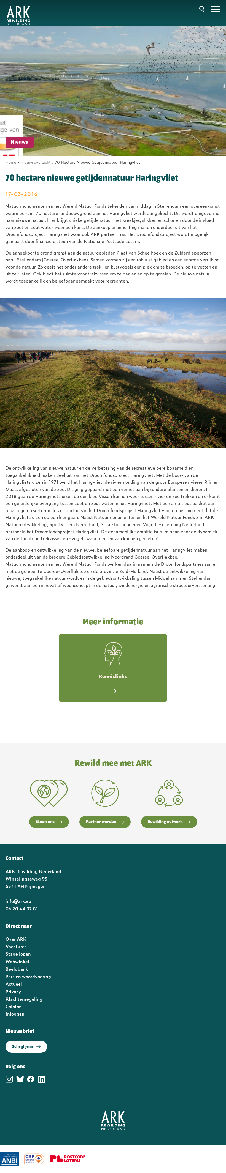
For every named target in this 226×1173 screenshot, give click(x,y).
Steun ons (45, 822)
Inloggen (15, 1013)
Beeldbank (17, 969)
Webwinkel (17, 961)
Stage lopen (18, 953)
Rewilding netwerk (165, 822)
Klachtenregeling (24, 999)
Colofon (14, 1006)
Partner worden (101, 822)
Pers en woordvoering (28, 976)
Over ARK (16, 939)
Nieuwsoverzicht (35, 162)
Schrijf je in (22, 1047)
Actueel (14, 983)
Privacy (13, 991)
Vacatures (16, 946)
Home (11, 162)
